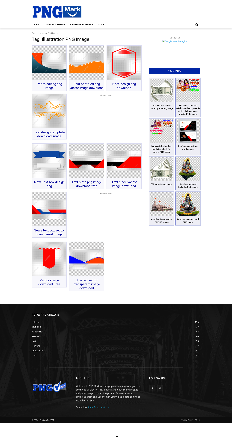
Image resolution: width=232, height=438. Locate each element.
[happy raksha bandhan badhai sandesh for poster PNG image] (161, 131)
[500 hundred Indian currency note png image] (161, 90)
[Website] (160, 388)
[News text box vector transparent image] (49, 209)
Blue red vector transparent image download (87, 284)
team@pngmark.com (99, 407)
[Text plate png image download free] (86, 161)
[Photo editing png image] (49, 63)
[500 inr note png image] (161, 169)
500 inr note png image (161, 184)
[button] (196, 24)
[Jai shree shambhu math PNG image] (188, 204)
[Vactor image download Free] (49, 259)
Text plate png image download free (86, 184)
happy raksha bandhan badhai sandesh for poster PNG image (161, 149)
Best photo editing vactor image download (87, 86)
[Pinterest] (152, 388)
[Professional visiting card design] (188, 131)
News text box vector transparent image (49, 232)
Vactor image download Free (49, 282)
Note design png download (124, 86)
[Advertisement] (141, 11)
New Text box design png (49, 184)
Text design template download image (49, 134)
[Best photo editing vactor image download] (86, 63)
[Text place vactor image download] (124, 161)
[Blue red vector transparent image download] (86, 259)
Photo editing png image (49, 86)
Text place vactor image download (124, 184)
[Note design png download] (124, 63)
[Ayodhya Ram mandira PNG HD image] (161, 204)
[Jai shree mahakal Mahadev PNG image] (188, 169)
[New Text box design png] (49, 161)
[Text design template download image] (49, 111)
